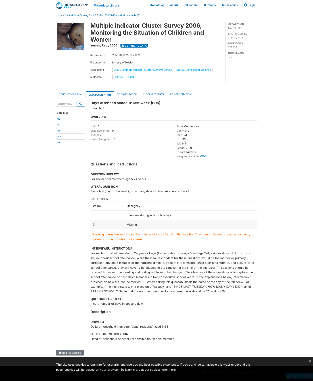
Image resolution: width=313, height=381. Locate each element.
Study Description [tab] (70, 94)
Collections (191, 5)
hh (58, 118)
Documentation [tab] (127, 94)
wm (59, 136)
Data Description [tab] (100, 94)
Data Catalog (156, 5)
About (174, 5)
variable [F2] (134, 15)
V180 (203, 156)
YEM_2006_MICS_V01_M (112, 15)
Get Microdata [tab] (154, 94)
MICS (93, 15)
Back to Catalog (71, 352)
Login (252, 5)
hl (58, 124)
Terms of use (230, 5)
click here (169, 369)
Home (59, 15)
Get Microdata (135, 45)
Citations (210, 5)
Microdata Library (107, 5)
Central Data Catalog (76, 15)
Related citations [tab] (181, 94)
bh (58, 142)
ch (58, 130)
